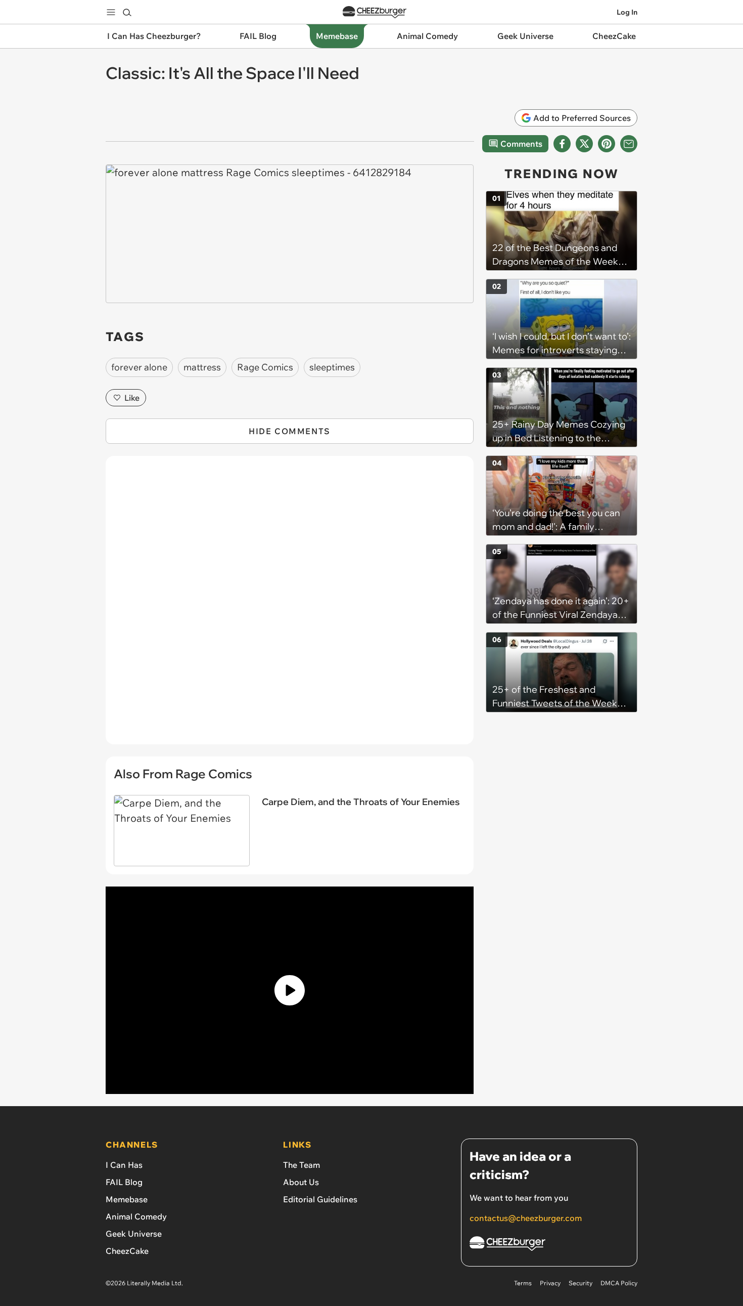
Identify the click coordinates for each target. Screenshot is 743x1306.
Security (580, 1283)
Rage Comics (265, 367)
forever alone (139, 367)
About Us (301, 1182)
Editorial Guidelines (320, 1199)
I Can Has (124, 1165)
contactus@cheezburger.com (526, 1218)
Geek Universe (134, 1234)
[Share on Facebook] (562, 143)
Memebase (127, 1199)
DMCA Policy (618, 1283)
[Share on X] (584, 143)
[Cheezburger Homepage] (374, 12)
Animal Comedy (136, 1216)
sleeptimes (332, 367)
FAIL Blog (124, 1182)
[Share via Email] (628, 143)
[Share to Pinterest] (606, 143)
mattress (202, 367)
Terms (523, 1283)
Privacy (550, 1283)
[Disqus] (290, 605)
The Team (301, 1165)
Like (132, 398)
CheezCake (127, 1251)
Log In (627, 12)
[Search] (127, 12)
